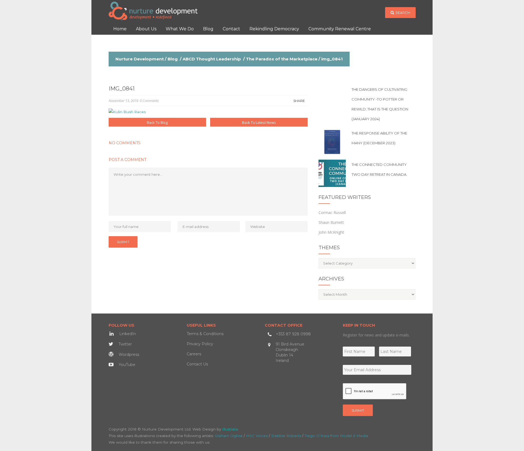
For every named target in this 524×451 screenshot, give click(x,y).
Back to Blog (157, 122)
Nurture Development (139, 58)
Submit (358, 410)
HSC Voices (257, 436)
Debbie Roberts (286, 436)
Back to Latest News (259, 122)
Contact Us (197, 364)
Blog (173, 58)
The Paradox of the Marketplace (281, 58)
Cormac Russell (332, 212)
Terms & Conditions (205, 333)
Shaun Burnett (331, 222)
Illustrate (230, 429)
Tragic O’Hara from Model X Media (336, 436)
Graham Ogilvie (229, 436)
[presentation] (375, 391)
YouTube (126, 364)
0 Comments (149, 100)
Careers (194, 354)
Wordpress (128, 354)
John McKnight (331, 232)
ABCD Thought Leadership (212, 58)
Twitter (124, 344)
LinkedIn (127, 333)
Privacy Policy (200, 343)
